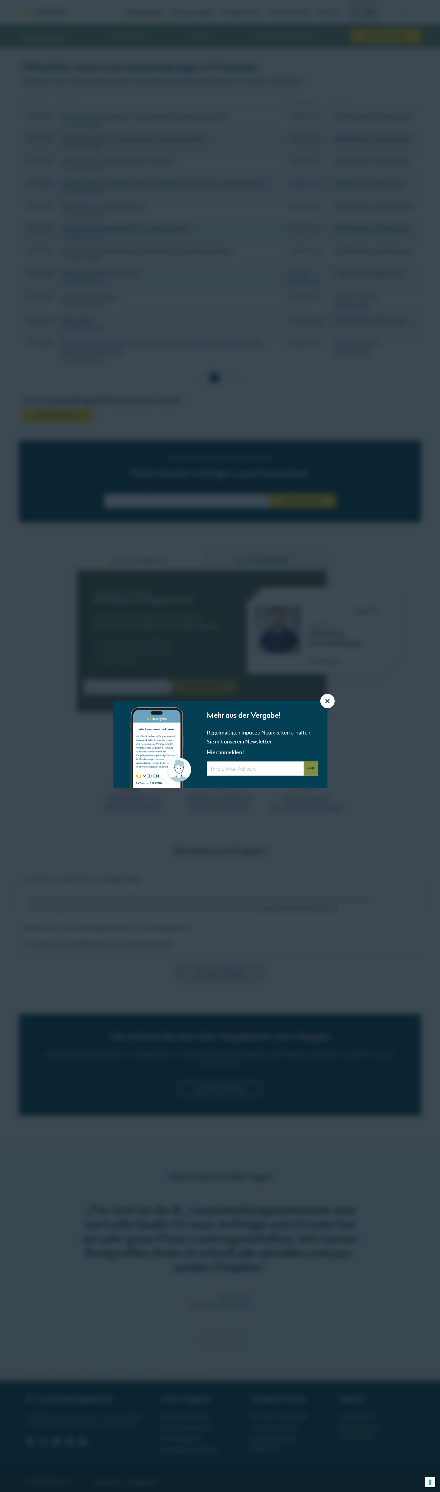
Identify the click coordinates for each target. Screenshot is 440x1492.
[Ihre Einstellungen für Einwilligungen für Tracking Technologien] (430, 1482)
